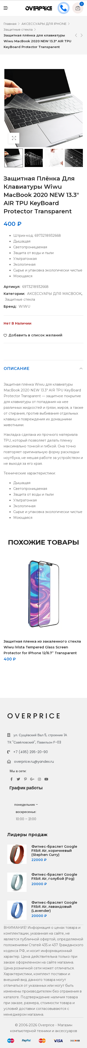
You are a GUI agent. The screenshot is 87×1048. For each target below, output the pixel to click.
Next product (81, 35)
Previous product (76, 35)
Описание (16, 368)
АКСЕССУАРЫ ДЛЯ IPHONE (44, 24)
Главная (10, 24)
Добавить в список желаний (35, 335)
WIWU (24, 306)
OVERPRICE (34, 716)
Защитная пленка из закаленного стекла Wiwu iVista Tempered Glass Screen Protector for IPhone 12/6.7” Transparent (42, 647)
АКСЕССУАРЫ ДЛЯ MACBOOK (54, 293)
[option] (13, 158)
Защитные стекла (18, 29)
